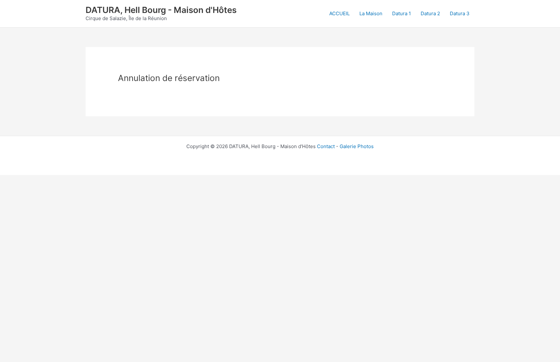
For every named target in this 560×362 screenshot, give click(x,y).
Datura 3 (460, 13)
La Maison (370, 13)
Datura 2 (430, 13)
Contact (326, 146)
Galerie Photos (357, 146)
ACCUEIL (339, 13)
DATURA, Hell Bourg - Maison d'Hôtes (161, 10)
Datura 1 (401, 13)
